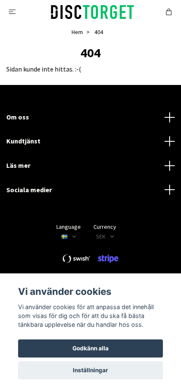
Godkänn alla (90, 348)
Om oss (17, 117)
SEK (101, 236)
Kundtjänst (23, 141)
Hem (77, 32)
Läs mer (18, 165)
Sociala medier (29, 189)
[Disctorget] (92, 11)
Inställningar (90, 370)
